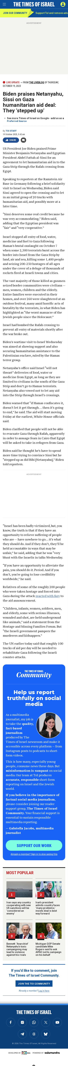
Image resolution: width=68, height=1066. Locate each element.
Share (12, 140)
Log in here (43, 990)
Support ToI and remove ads (52, 13)
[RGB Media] (27, 1052)
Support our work (34, 845)
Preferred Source (17, 121)
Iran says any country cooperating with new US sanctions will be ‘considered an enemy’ (18, 908)
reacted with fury (48, 596)
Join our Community (15, 13)
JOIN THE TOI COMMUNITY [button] (34, 983)
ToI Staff (11, 131)
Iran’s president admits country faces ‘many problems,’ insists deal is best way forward (48, 908)
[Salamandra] (52, 1053)
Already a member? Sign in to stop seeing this (34, 854)
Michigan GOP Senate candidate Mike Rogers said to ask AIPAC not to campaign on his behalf (48, 949)
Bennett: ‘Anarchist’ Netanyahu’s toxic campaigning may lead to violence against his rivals (17, 949)
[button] (63, 4)
